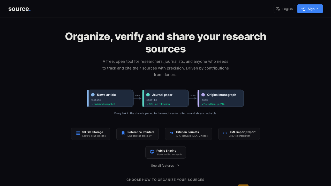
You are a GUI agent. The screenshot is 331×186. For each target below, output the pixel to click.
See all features (162, 165)
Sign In (313, 9)
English (287, 9)
